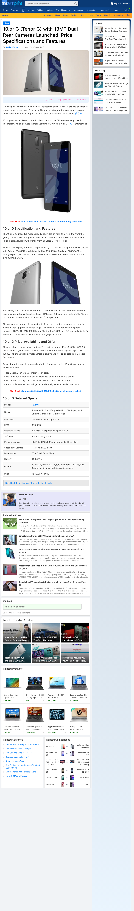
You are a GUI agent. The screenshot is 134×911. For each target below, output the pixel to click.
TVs (57, 10)
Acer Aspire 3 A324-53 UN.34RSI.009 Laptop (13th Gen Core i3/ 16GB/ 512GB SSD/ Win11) (57, 696)
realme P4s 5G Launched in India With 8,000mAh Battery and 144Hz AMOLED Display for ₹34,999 (45, 659)
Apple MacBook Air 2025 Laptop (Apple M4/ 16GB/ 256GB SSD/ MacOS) (56, 728)
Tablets (40, 10)
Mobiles (31, 10)
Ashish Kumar (25, 494)
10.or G (35, 404)
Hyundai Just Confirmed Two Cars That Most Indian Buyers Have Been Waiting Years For (45, 639)
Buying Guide (87, 15)
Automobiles (119, 15)
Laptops (49, 10)
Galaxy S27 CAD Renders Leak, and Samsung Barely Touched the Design (116, 109)
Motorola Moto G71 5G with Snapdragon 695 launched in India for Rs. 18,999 (51, 551)
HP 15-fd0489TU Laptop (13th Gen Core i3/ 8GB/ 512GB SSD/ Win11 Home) (78, 728)
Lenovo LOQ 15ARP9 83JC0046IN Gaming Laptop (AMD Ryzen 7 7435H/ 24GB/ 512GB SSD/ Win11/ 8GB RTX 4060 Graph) (34, 728)
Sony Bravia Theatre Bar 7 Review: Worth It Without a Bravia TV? (116, 45)
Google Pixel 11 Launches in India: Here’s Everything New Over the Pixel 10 (52, 583)
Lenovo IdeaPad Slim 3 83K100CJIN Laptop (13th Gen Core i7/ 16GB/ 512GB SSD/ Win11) (79, 696)
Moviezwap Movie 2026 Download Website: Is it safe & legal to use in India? (73, 659)
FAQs (71, 123)
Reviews (14, 10)
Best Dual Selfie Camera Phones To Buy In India (28, 483)
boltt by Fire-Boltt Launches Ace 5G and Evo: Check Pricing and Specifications (73, 639)
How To (23, 10)
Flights (126, 10)
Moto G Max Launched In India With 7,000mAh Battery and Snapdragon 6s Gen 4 (53, 567)
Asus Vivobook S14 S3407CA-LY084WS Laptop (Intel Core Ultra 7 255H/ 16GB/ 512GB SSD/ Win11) (12, 728)
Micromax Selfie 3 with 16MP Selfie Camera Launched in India (51, 391)
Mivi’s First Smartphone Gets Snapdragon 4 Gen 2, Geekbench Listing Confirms (52, 521)
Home (57, 15)
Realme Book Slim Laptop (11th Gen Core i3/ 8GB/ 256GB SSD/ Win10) (12, 696)
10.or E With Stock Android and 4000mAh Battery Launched (51, 221)
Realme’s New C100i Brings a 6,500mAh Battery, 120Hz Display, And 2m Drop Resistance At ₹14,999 (16, 659)
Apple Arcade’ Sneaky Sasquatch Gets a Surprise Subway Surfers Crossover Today (116, 62)
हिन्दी (128, 15)
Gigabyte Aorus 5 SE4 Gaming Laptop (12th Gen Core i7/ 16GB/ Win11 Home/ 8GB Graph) (35, 696)
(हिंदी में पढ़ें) (79, 113)
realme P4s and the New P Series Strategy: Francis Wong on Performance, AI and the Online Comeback (17, 639)
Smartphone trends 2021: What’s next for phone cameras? (46, 536)
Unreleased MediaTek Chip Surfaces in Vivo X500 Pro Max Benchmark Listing (116, 54)
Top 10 (98, 15)
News (5, 10)
